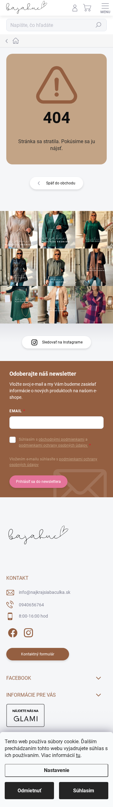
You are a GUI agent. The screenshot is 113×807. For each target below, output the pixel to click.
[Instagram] (27, 631)
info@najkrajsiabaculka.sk (44, 592)
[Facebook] (11, 631)
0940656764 (31, 604)
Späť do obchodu (60, 183)
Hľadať (99, 25)
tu (78, 755)
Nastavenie (56, 770)
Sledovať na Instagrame (62, 342)
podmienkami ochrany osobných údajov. (53, 445)
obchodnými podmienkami (61, 439)
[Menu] (105, 8)
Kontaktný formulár (37, 654)
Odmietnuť (29, 791)
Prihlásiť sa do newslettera (38, 481)
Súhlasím (83, 791)
